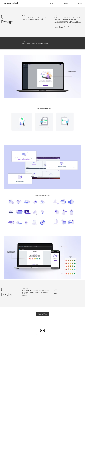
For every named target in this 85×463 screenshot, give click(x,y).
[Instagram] (41, 330)
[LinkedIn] (44, 330)
